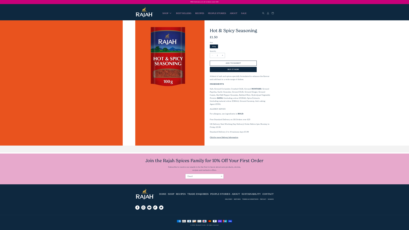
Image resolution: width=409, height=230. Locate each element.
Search (271, 199)
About (236, 194)
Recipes (181, 194)
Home (162, 194)
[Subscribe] (221, 176)
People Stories (220, 194)
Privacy (263, 199)
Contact (268, 194)
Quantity (213, 51)
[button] (167, 13)
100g (214, 46)
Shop (171, 194)
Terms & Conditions (250, 199)
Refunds (237, 199)
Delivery (228, 199)
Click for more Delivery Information (224, 137)
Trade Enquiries (198, 194)
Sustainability (251, 194)
